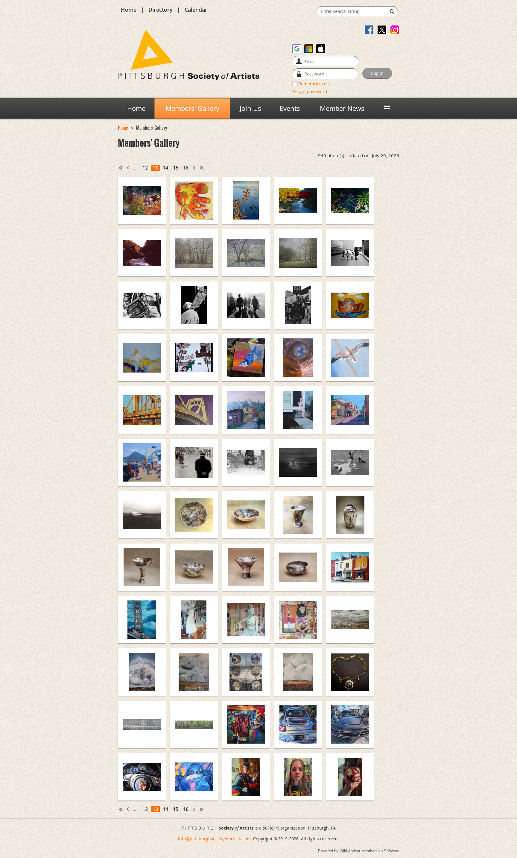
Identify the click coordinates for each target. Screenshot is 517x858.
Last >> (202, 168)
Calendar (196, 9)
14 (165, 168)
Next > (194, 168)
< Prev (128, 168)
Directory (160, 9)
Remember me (313, 84)
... (136, 168)
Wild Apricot (350, 851)
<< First (121, 168)
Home (128, 9)
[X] (382, 29)
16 (185, 168)
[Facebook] (369, 29)
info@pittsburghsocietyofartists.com (214, 839)
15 (175, 168)
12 (145, 168)
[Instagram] (394, 29)
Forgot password (309, 91)
